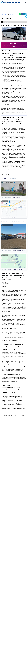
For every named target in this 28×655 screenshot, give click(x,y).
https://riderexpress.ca (7, 378)
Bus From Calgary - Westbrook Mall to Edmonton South (14, 111)
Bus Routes (4, 14)
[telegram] (26, 14)
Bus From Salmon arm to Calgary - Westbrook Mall (13, 109)
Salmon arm (11, 70)
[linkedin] (24, 14)
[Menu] (25, 2)
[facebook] (22, 14)
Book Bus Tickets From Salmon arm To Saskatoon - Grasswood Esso (13, 368)
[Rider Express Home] (10, 2)
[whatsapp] (20, 14)
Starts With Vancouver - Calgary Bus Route (9, 15)
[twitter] (26, 16)
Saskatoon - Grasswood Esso (11, 60)
